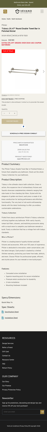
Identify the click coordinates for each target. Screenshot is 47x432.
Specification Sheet (12, 312)
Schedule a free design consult (23, 133)
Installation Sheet (11, 318)
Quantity (4, 109)
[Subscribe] (42, 412)
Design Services (8, 344)
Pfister (4, 25)
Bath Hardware (17, 19)
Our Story (5, 382)
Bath (8, 19)
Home (4, 19)
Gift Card (5, 352)
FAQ (3, 364)
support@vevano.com (23, 159)
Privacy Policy (24, 426)
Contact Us (6, 356)
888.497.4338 (23, 145)
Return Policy (7, 368)
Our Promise (6, 386)
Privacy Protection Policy (11, 390)
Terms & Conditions (13, 426)
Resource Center (8, 360)
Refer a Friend (7, 348)
